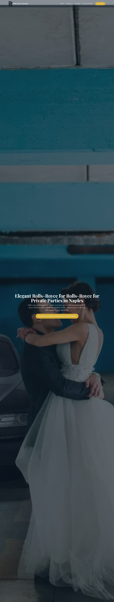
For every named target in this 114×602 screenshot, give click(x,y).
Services (68, 3)
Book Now (100, 3)
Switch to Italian (88, 3)
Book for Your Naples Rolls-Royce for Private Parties (57, 316)
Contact (77, 3)
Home (62, 3)
